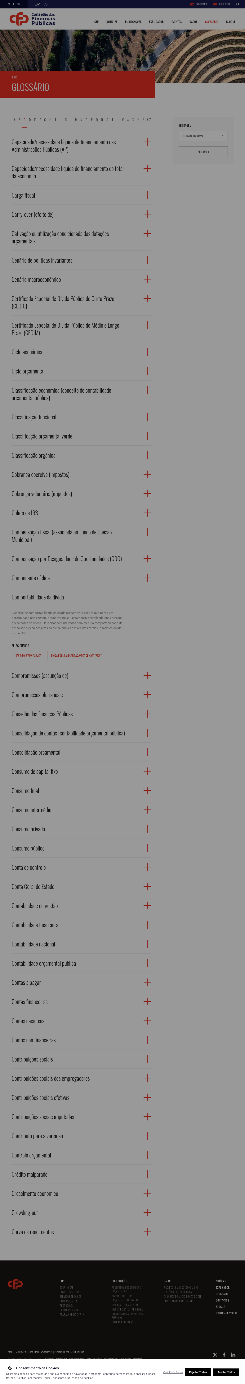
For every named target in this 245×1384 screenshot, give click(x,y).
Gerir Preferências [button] (173, 1372)
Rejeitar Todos (198, 1372)
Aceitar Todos (226, 1372)
